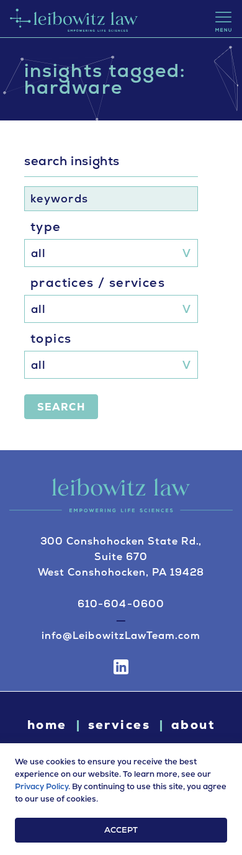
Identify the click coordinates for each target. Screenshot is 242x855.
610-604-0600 (121, 603)
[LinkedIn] (121, 666)
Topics (50, 338)
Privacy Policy (41, 786)
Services (119, 725)
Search (61, 407)
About (193, 725)
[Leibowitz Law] (72, 18)
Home (47, 725)
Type (45, 226)
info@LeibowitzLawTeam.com (121, 635)
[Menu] (223, 22)
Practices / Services (97, 282)
